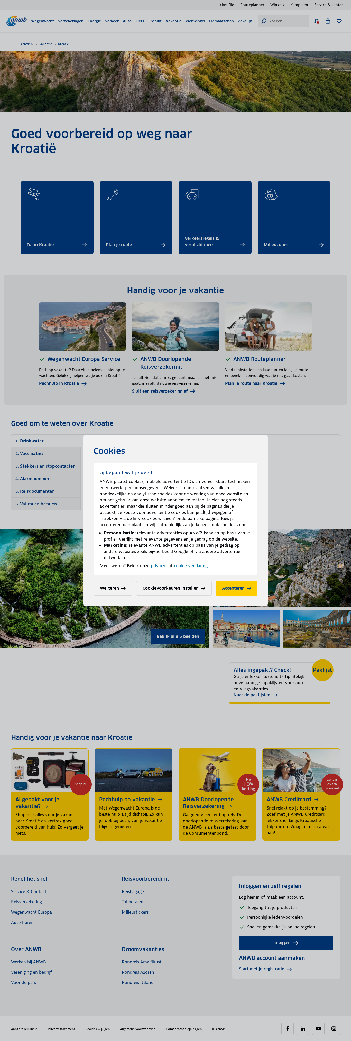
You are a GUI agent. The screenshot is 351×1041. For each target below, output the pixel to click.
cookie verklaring (191, 566)
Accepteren (233, 588)
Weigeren (109, 588)
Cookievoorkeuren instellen (171, 588)
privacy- (159, 566)
